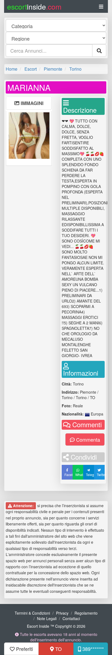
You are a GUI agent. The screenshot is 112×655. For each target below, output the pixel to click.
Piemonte (53, 69)
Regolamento (86, 613)
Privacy (62, 613)
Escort (30, 69)
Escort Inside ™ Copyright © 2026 (56, 626)
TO (58, 648)
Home (11, 69)
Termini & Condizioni (32, 613)
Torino (75, 69)
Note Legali (47, 618)
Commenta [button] (87, 439)
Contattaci (71, 618)
